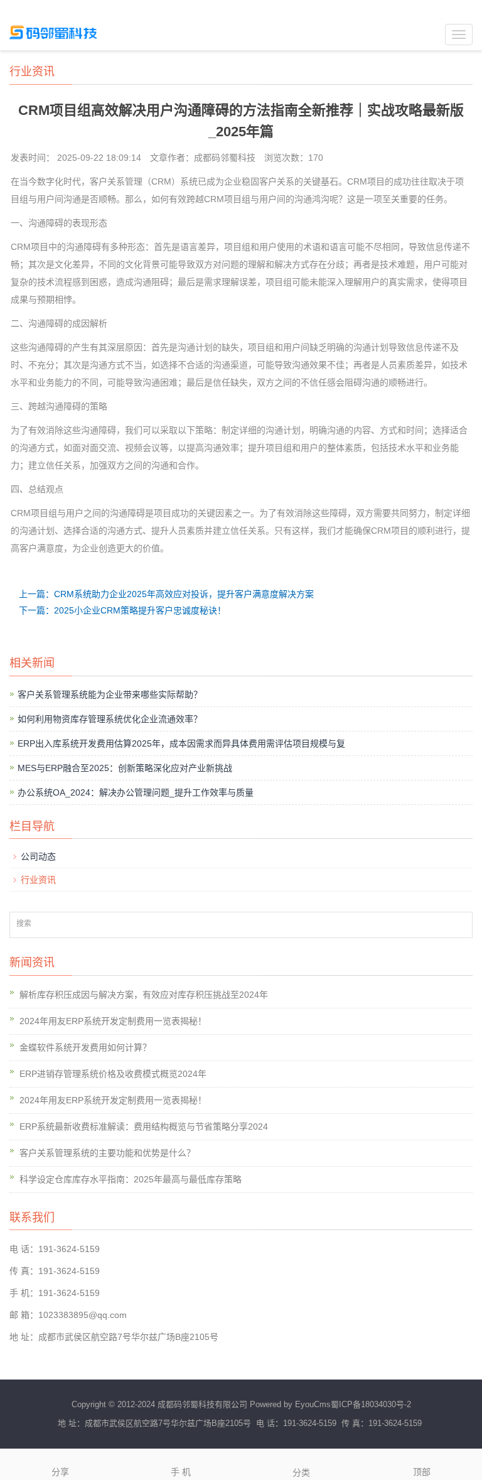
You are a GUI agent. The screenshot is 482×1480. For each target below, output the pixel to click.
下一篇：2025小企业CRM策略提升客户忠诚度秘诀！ (122, 610)
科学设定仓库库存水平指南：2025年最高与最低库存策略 (130, 1179)
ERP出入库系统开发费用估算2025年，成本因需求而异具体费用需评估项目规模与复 (181, 743)
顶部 (422, 1472)
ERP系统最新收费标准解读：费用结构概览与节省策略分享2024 (143, 1126)
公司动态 (38, 856)
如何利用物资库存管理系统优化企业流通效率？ (110, 719)
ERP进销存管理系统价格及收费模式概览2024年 (112, 1074)
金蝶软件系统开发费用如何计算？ (85, 1047)
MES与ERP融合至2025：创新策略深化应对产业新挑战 (125, 768)
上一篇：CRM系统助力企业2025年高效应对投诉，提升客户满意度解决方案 (166, 594)
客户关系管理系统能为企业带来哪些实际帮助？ (110, 694)
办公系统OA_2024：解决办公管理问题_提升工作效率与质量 (136, 792)
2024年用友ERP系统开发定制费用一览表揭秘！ (112, 1021)
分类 (301, 1472)
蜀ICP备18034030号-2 (371, 1404)
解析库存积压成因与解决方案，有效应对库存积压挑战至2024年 (143, 995)
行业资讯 (38, 880)
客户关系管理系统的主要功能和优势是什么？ (107, 1153)
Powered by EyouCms (289, 1404)
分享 (60, 1472)
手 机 (181, 1472)
